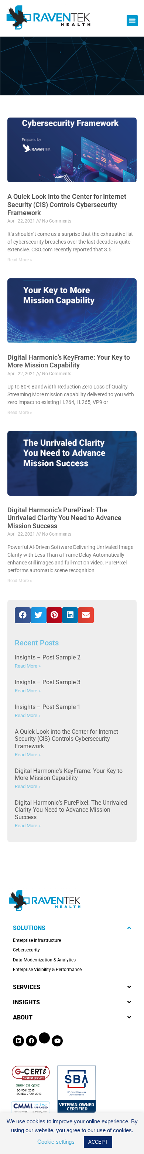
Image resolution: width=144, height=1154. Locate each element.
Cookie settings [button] (56, 1141)
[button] (132, 20)
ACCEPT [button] (98, 1142)
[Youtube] (57, 1040)
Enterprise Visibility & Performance (47, 969)
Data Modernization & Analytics (44, 960)
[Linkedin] (18, 1040)
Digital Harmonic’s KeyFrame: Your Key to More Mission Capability (68, 361)
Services (26, 987)
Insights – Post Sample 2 (47, 657)
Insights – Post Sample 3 (47, 682)
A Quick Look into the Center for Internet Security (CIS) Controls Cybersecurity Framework (66, 204)
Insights (26, 1002)
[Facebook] (31, 1040)
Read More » (19, 259)
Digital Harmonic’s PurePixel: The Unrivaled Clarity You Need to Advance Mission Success (64, 518)
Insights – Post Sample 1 (47, 706)
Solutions (29, 927)
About (22, 1017)
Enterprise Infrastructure (37, 940)
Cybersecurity (26, 950)
